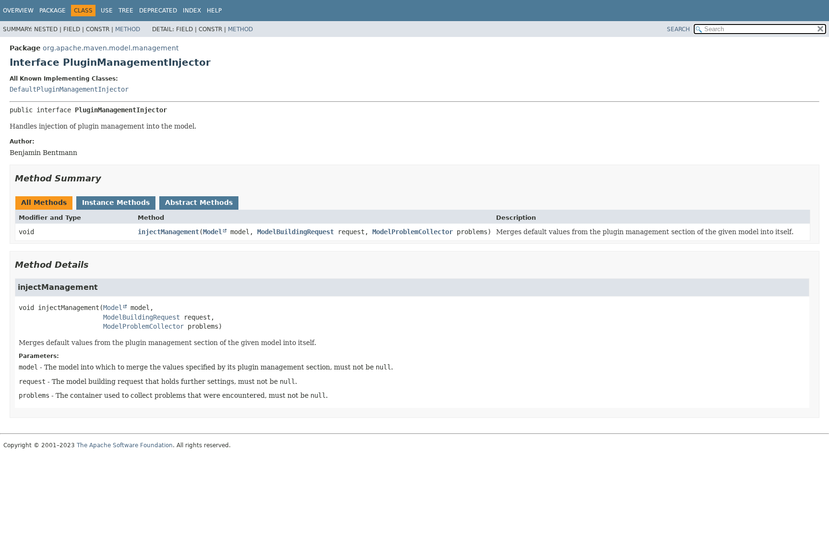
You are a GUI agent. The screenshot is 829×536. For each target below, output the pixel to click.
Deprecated (158, 10)
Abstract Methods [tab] (199, 202)
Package (52, 10)
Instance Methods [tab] (116, 202)
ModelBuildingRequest (295, 232)
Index (192, 10)
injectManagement (168, 232)
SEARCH (678, 29)
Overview (18, 10)
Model (212, 232)
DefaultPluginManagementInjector (69, 89)
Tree (125, 10)
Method (127, 29)
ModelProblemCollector (412, 232)
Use (107, 10)
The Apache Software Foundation (125, 445)
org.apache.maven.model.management (110, 48)
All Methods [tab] (44, 202)
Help (214, 10)
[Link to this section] (108, 178)
